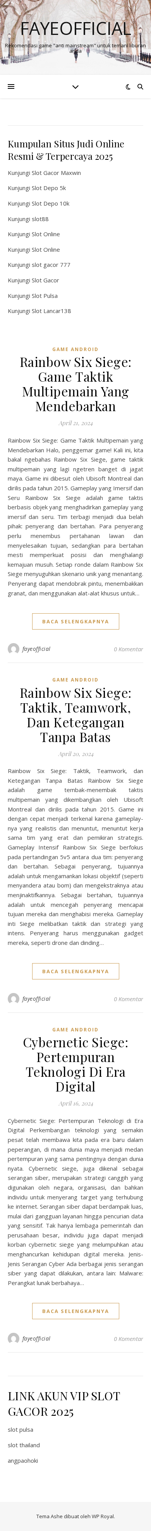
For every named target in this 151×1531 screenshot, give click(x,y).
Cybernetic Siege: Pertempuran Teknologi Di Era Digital (76, 1064)
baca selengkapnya (75, 621)
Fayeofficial (75, 28)
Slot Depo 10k (50, 203)
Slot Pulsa (45, 295)
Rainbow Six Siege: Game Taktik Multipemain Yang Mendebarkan (76, 383)
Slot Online (46, 234)
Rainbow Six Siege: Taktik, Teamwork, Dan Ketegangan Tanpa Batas (76, 714)
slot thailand (24, 1445)
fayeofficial (36, 648)
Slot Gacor (45, 280)
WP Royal (103, 1516)
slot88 (40, 219)
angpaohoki (23, 1460)
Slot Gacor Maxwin (56, 172)
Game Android (75, 349)
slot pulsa (20, 1429)
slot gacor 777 (51, 264)
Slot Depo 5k (49, 188)
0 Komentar (128, 649)
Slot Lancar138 (51, 311)
